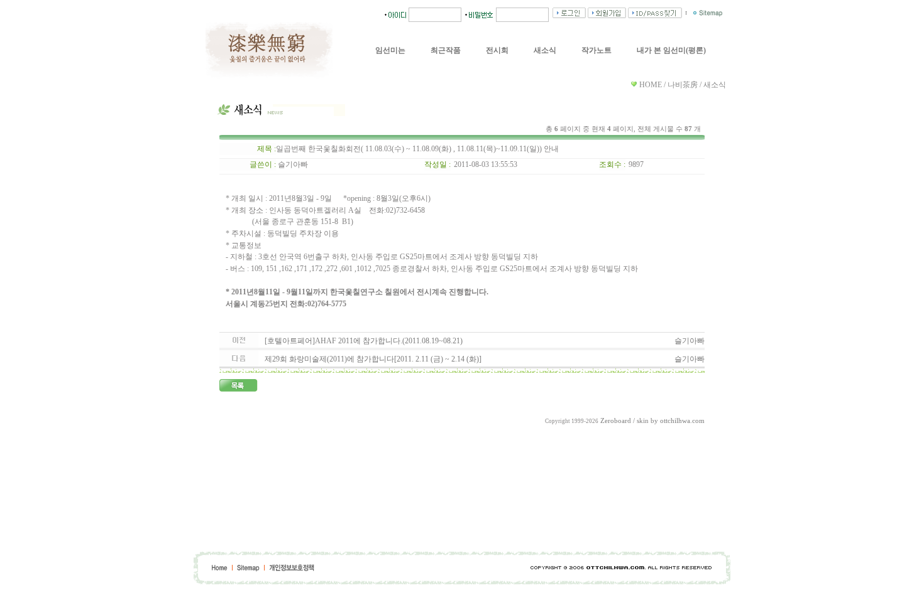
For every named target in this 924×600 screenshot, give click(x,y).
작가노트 (596, 50)
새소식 (545, 50)
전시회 (497, 50)
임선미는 (390, 50)
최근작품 (446, 50)
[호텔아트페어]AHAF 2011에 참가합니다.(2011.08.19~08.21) (364, 340)
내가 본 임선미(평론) (671, 50)
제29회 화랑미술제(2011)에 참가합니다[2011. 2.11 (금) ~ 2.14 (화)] (373, 359)
